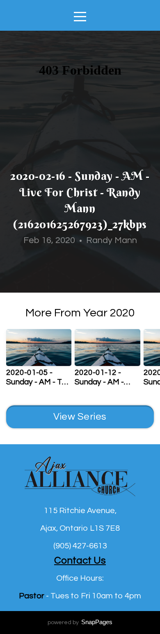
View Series (79, 416)
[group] (38, 361)
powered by (80, 622)
